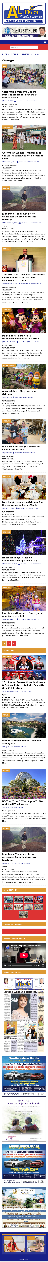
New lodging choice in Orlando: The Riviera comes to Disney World (22, 503)
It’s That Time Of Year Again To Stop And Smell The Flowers (23, 803)
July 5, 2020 (7, 397)
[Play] (5, 965)
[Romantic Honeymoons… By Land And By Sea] (24, 725)
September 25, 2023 (11, 284)
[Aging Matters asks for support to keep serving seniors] (23, 914)
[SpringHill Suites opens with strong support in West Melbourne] (18, 899)
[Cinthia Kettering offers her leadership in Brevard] (14, 1244)
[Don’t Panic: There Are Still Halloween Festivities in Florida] (24, 320)
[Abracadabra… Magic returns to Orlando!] (24, 376)
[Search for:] (24, 47)
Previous (5, 1076)
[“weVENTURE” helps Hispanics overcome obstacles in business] (37, 1244)
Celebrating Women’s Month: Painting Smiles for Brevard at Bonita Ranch (20, 94)
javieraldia (19, 101)
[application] (24, 955)
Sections (14, 54)
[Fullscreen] (43, 965)
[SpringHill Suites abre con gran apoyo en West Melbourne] (28, 899)
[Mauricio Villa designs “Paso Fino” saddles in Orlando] (24, 431)
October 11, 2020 (9, 342)
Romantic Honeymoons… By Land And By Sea (21, 742)
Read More (15, 119)
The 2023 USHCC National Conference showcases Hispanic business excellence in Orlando (23, 277)
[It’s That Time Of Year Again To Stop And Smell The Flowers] (24, 784)
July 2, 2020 (7, 453)
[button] (44, 42)
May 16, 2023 (8, 747)
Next (43, 1076)
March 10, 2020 (9, 508)
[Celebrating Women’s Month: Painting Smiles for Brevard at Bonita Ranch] (24, 76)
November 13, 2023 (10, 223)
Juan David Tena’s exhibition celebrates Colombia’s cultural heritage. (19, 216)
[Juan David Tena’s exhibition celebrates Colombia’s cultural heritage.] (24, 198)
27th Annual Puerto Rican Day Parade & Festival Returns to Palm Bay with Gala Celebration (24, 685)
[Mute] (39, 965)
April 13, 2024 (8, 101)
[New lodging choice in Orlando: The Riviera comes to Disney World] (24, 487)
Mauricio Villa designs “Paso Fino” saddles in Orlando (21, 448)
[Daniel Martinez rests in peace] (28, 907)
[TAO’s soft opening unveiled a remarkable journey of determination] (18, 907)
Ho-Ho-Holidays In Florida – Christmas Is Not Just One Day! (19, 559)
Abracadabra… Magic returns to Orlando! (20, 393)
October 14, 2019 (9, 619)
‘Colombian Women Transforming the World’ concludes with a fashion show (23, 155)
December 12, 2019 (10, 564)
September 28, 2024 (11, 691)
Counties (25, 54)
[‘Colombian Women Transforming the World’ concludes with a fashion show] (24, 137)
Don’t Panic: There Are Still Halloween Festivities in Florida (20, 337)
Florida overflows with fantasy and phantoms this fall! (22, 615)
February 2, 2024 (9, 162)
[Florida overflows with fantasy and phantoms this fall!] (24, 598)
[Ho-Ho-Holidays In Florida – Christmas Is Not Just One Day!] (24, 542)
